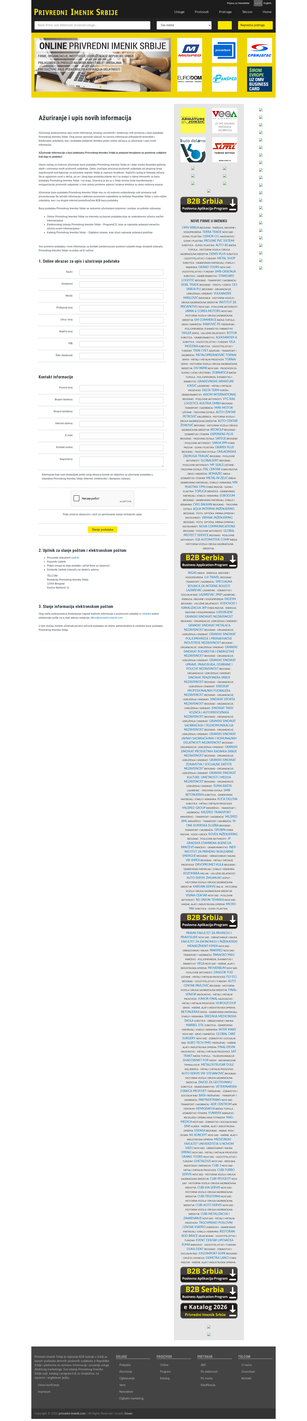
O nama (246, 1365)
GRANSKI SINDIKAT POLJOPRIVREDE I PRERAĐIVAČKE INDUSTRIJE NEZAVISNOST (210, 638)
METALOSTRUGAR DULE (217, 1064)
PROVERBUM (217, 968)
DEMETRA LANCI (217, 1258)
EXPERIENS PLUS (221, 434)
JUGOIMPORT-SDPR (212, 1253)
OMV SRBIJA (190, 227)
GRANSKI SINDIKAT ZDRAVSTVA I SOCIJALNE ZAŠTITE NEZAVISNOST (210, 764)
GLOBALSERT (210, 460)
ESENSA (199, 1130)
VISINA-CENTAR (196, 895)
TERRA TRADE (212, 232)
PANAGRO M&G (224, 954)
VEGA (200, 963)
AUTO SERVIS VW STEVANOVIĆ (202, 1073)
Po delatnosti (209, 1371)
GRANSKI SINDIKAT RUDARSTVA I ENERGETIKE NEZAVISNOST (210, 651)
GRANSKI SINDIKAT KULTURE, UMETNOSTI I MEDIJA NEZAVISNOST (210, 777)
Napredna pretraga (253, 25)
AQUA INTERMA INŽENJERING (214, 509)
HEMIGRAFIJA (205, 1108)
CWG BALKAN (202, 504)
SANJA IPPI (219, 443)
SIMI (187, 1126)
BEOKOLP (217, 429)
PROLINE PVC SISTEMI (219, 240)
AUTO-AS (222, 245)
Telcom (247, 12)
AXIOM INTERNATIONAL (219, 394)
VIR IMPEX (193, 860)
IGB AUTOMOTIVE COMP (212, 539)
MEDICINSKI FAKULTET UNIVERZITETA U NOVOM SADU (209, 1144)
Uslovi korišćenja (48, 1385)
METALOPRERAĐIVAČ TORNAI (216, 355)
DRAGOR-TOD (223, 972)
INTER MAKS (227, 1029)
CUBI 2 (216, 1165)
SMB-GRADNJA (225, 271)
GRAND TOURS (208, 267)
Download (248, 1371)
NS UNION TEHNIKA (210, 899)
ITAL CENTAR (211, 469)
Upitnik (75, 557)
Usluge (179, 12)
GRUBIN (220, 830)
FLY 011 (231, 976)
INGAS (192, 573)
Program (165, 1371)
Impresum (44, 1391)
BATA (202, 1095)
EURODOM (227, 495)
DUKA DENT (195, 1249)
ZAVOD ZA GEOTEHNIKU (215, 1082)
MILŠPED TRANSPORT (216, 812)
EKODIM (230, 599)
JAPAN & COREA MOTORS (203, 311)
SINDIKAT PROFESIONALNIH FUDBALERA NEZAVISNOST (207, 690)
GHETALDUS (202, 1161)
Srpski (258, 3)
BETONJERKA (190, 1012)
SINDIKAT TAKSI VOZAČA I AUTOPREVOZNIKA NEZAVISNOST (208, 712)
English (267, 3)
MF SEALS (217, 465)
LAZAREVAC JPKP (210, 594)
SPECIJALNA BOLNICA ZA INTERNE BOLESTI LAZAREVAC (209, 586)
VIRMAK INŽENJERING (217, 517)
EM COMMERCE (205, 320)
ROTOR (232, 333)
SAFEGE (220, 438)
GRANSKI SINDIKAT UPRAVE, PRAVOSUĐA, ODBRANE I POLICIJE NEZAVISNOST (210, 664)
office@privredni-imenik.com (106, 617)
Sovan (128, 1413)
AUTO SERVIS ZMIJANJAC (204, 877)
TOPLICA (200, 491)
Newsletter (126, 1391)
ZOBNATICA (220, 372)
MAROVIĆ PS (211, 324)
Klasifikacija (208, 1385)
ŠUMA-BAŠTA (222, 786)
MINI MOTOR (223, 407)
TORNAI (230, 359)
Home (267, 12)
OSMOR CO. (211, 236)
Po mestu (207, 1378)
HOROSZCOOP (226, 1003)
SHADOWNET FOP (195, 1060)
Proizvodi (202, 12)
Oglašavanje (126, 1378)
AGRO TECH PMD (199, 1042)
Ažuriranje (125, 1371)
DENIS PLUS (217, 254)
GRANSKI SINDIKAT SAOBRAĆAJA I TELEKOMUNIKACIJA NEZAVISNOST (210, 725)
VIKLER (186, 333)
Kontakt (246, 1378)
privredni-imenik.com (72, 1413)
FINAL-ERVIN (226, 1047)
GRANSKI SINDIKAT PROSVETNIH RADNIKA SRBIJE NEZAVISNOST (209, 751)
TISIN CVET (200, 350)
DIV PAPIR (200, 368)
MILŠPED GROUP (194, 808)
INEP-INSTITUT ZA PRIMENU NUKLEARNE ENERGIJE (210, 851)
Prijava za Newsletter (238, 3)
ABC (203, 1365)
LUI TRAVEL (212, 577)
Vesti (122, 1385)
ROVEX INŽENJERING (223, 834)
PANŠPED (216, 950)
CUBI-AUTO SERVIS (209, 1205)
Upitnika (146, 613)
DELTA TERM (210, 390)
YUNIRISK (215, 1113)
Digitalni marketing (131, 1398)
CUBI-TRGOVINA (209, 1196)
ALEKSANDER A (226, 337)
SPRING (186, 1152)
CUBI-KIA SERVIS (208, 1187)
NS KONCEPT (198, 1135)
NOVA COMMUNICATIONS (217, 526)
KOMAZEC (215, 473)
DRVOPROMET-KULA (209, 864)
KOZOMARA (191, 873)
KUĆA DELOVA (227, 799)
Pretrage (225, 12)
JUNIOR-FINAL (208, 998)
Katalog (165, 1378)
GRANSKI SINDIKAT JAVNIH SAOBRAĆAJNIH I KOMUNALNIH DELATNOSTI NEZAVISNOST (209, 738)
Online (164, 1365)
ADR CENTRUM (221, 1104)
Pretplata (125, 1365)
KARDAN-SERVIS (204, 886)
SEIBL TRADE (190, 284)
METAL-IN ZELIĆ (217, 478)
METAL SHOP (226, 258)
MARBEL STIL (195, 1025)
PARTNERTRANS (210, 1100)
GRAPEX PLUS (224, 447)
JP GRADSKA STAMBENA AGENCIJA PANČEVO (206, 843)
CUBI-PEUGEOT (220, 1178)
